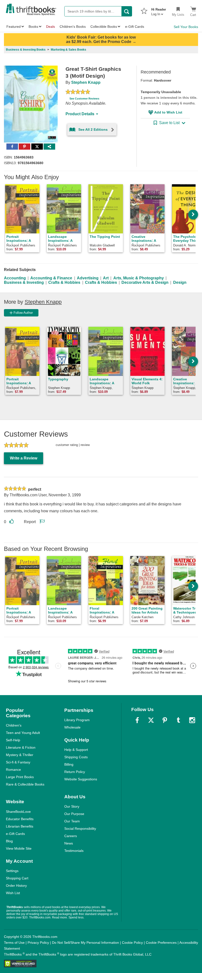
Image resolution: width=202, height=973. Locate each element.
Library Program (77, 720)
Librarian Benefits (19, 826)
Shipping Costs (76, 757)
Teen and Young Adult (23, 733)
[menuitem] (158, 10)
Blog (9, 841)
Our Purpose (74, 814)
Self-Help (13, 740)
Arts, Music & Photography (138, 278)
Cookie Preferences (161, 942)
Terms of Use (14, 942)
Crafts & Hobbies (64, 282)
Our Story (71, 806)
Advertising (88, 278)
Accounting (15, 278)
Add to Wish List (168, 112)
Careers (70, 836)
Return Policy (74, 772)
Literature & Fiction (20, 747)
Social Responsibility (80, 828)
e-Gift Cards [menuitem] (134, 27)
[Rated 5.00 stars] (78, 92)
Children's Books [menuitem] (73, 27)
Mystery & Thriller (19, 755)
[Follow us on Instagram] (192, 720)
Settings (12, 871)
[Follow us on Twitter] (151, 720)
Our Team (72, 821)
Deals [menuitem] (50, 27)
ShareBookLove (18, 812)
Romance (13, 770)
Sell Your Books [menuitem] (186, 27)
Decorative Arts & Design (144, 282)
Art (106, 278)
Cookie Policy (132, 942)
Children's (13, 725)
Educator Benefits (20, 819)
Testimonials (74, 851)
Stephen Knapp (86, 82)
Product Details (80, 114)
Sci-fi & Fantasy (18, 762)
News (68, 843)
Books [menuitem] (33, 27)
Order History (16, 885)
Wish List (13, 893)
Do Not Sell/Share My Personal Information (85, 942)
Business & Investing (24, 282)
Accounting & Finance (51, 278)
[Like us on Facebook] (137, 720)
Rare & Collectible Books (25, 784)
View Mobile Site (19, 848)
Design (179, 282)
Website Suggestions (80, 779)
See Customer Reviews (84, 98)
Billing (68, 764)
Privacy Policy (38, 942)
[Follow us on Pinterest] (165, 720)
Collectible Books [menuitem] (103, 27)
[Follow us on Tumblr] (178, 720)
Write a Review (23, 458)
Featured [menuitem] (13, 27)
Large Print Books (20, 777)
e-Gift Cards (15, 834)
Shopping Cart (17, 878)
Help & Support (76, 750)
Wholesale (72, 727)
